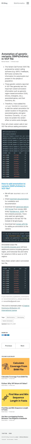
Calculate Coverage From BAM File (15, 377)
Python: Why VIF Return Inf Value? (14, 383)
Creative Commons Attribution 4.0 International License (15, 308)
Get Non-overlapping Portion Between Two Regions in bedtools (14, 417)
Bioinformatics (19, 3)
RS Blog (4, 3)
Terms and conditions (10, 439)
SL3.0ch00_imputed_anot (11, 247)
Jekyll (16, 437)
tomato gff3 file (22, 224)
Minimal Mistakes (24, 437)
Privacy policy (4, 439)
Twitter (4, 433)
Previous (8, 346)
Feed (10, 433)
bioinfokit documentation (19, 199)
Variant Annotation (7, 321)
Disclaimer (16, 439)
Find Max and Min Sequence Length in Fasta (15, 409)
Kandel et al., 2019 (16, 211)
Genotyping (20, 317)
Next (22, 346)
